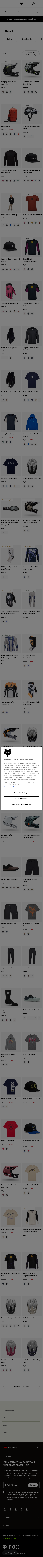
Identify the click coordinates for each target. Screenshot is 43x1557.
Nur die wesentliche (21, 799)
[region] (21, 778)
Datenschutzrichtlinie (10, 786)
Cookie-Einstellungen (21, 793)
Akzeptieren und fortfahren (21, 804)
